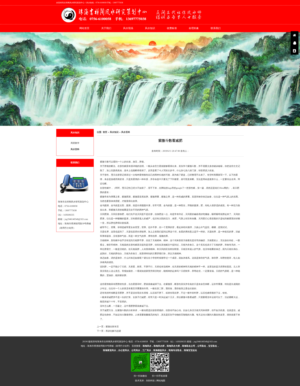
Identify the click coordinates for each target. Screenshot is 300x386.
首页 (105, 132)
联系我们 (216, 28)
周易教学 (75, 143)
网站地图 (160, 380)
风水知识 (150, 28)
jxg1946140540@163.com (205, 341)
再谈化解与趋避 (113, 331)
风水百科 (75, 149)
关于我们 (106, 28)
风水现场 (128, 28)
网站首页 (84, 28)
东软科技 (150, 380)
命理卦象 (194, 28)
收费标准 (172, 28)
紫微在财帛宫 (112, 326)
